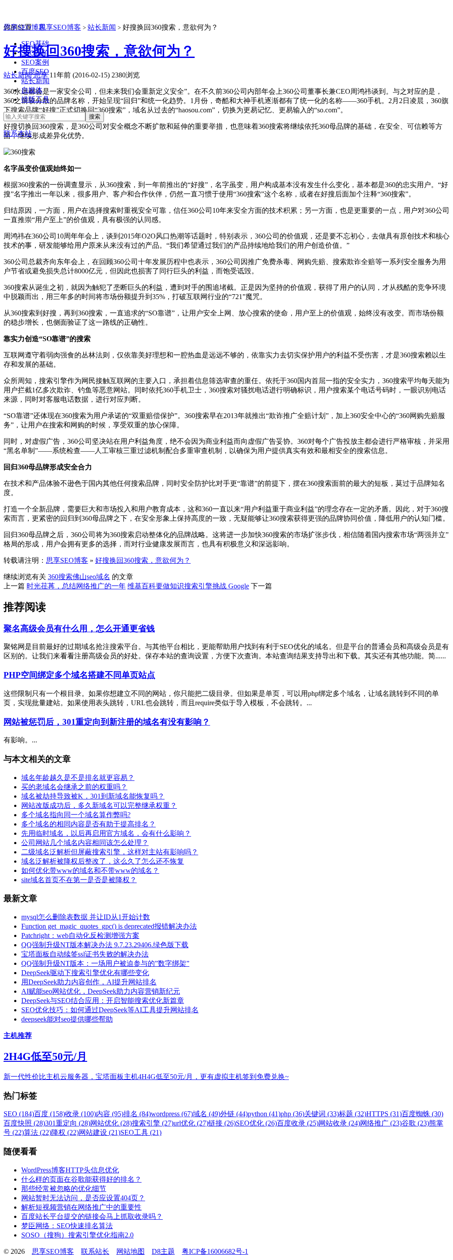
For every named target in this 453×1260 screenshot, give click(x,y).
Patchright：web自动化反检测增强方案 (80, 935)
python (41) (264, 1114)
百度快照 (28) (24, 1123)
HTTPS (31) (384, 1114)
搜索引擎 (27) (152, 1123)
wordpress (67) (172, 1114)
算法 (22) (37, 1132)
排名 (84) (137, 1114)
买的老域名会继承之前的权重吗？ (74, 787)
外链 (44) (234, 1114)
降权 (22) (65, 1132)
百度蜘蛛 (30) (422, 1114)
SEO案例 (35, 62)
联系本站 (18, 133)
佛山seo (84, 576)
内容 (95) (109, 1114)
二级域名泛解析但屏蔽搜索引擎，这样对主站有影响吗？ (109, 852)
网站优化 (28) (111, 1123)
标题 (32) (352, 1114)
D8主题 (163, 1251)
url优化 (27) (190, 1123)
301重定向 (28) (67, 1123)
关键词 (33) (321, 1114)
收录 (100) (80, 1114)
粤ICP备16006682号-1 (215, 1251)
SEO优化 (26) (256, 1123)
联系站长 (95, 1251)
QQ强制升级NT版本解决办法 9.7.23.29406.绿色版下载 (104, 945)
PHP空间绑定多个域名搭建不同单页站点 (79, 675)
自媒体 (31, 90)
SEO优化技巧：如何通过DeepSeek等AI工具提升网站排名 (110, 1010)
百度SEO (35, 71)
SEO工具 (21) (140, 1132)
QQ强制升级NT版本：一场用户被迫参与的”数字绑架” (105, 963)
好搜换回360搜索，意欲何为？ (143, 560)
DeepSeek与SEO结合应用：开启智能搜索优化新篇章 (102, 1000)
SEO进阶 (35, 53)
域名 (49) (206, 1114)
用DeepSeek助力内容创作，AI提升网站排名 (89, 982)
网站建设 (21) (99, 1132)
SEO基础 (35, 43)
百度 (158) (49, 1114)
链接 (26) (222, 1123)
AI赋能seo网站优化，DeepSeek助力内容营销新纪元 (100, 991)
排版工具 (35, 99)
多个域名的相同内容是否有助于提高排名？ (88, 824)
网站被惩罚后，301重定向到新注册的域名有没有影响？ (107, 721)
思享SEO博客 (25, 27)
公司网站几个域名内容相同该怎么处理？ (85, 842)
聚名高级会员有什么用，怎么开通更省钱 (79, 628)
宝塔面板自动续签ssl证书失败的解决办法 (85, 954)
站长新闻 (35, 81)
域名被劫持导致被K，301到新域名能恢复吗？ (93, 796)
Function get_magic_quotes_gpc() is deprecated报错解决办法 (109, 926)
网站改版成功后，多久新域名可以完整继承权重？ (99, 805)
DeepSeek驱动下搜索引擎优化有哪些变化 (85, 972)
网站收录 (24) (339, 1123)
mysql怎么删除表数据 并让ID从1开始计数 (85, 917)
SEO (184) (19, 1114)
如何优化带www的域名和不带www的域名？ (90, 870)
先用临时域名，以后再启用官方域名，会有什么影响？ (106, 833)
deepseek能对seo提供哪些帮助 (67, 1019)
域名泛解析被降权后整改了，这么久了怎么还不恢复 (102, 861)
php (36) (292, 1114)
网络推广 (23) (381, 1123)
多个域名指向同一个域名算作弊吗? (76, 814)
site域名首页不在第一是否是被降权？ (79, 880)
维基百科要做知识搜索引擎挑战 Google (188, 586)
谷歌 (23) (415, 1123)
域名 (103, 576)
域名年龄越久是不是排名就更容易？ (77, 777)
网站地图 (130, 1251)
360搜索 (60, 576)
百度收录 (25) (298, 1123)
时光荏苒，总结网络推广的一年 (76, 586)
